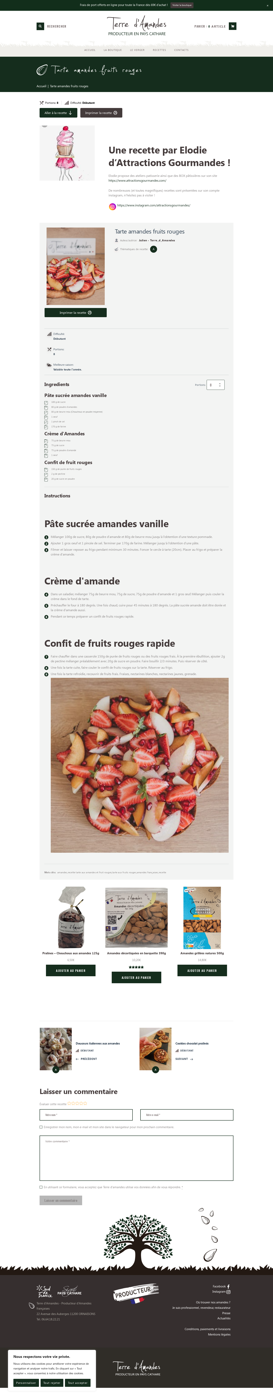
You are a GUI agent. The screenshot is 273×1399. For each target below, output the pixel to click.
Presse (226, 1313)
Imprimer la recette (98, 113)
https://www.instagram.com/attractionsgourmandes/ (153, 205)
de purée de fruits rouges (66, 469)
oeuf (54, 416)
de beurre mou (77, 411)
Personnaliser (26, 1383)
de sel (58, 421)
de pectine (58, 473)
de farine (58, 426)
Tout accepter (78, 1383)
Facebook (219, 1286)
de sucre (58, 402)
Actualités (223, 1318)
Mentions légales (219, 1334)
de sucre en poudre (63, 478)
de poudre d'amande (63, 450)
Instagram (219, 1291)
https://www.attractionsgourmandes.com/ (137, 180)
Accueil (41, 86)
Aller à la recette (56, 113)
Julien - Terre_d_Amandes (157, 240)
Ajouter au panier (71, 970)
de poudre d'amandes (64, 407)
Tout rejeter (52, 1383)
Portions (200, 385)
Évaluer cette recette (53, 1104)
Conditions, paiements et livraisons (207, 1329)
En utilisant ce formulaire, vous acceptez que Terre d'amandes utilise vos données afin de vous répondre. (113, 1187)
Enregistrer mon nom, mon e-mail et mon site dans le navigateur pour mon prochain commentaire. (109, 1127)
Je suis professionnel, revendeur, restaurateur (201, 1308)
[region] (52, 1370)
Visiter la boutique (181, 5)
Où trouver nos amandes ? (213, 1302)
